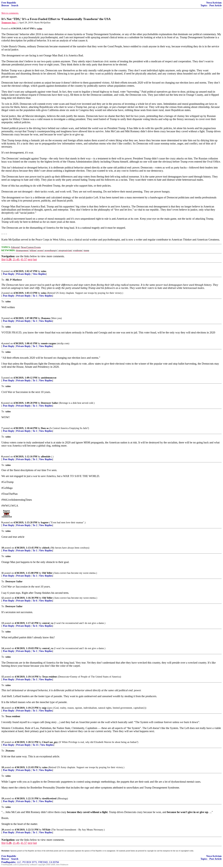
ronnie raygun (48, 343)
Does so (45, 428)
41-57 (24, 259)
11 (2, 573)
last (35, 259)
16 (2, 708)
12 (2, 598)
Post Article (215, 5)
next (30, 259)
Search (14, 5)
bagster (45, 522)
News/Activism (214, 2)
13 (2, 623)
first (3, 259)
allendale (45, 456)
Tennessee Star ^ (9, 22)
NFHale (46, 829)
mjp (44, 708)
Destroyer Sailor (49, 403)
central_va (47, 623)
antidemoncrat (48, 377)
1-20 (8, 259)
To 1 (35, 295)
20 (2, 829)
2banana (45, 318)
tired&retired (49, 798)
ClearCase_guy (50, 742)
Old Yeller (47, 573)
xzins (43, 271)
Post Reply (8, 274)
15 (2, 676)
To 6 (35, 600)
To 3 (35, 770)
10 (2, 547)
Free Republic (8, 2)
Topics (204, 5)
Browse (5, 5)
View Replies (39, 274)
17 (2, 742)
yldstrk (46, 547)
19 (2, 798)
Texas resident (49, 676)
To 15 (35, 745)
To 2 (35, 525)
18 (2, 767)
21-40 (16, 259)
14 (2, 648)
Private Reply (23, 274)
